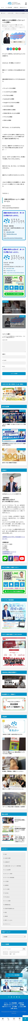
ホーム (2, 7)
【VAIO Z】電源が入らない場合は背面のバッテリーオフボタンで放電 (13, 752)
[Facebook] (8, 49)
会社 (6, 854)
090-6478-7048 (10, 232)
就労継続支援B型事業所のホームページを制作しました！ (20, 830)
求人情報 (14, 1006)
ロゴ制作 (7, 881)
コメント (4, 339)
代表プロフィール (6, 1006)
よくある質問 (7, 869)
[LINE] (16, 49)
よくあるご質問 (22, 1006)
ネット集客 (14, 26)
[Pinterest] (19, 49)
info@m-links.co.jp (12, 234)
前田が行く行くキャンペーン (11, 1004)
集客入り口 (9, 29)
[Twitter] (10, 49)
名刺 (10, 953)
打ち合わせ (7, 896)
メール (4, 360)
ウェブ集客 (9, 26)
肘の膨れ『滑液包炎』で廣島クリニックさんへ (13, 771)
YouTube (6, 893)
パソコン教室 (7, 900)
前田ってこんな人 (22, 449)
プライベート (7, 924)
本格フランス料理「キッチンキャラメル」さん (13, 789)
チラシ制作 (7, 889)
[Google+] (13, 49)
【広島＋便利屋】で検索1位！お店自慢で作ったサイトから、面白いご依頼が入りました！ (20, 839)
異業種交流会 (7, 904)
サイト (3, 366)
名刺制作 (7, 885)
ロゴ (14, 953)
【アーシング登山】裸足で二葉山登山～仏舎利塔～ (14, 806)
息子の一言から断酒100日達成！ (9, 462)
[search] (24, 948)
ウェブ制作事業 (9, 7)
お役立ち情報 (10, 13)
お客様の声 (16, 7)
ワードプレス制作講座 (9, 877)
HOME (3, 13)
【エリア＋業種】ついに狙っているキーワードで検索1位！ (14, 425)
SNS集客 (5, 26)
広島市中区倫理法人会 (9, 908)
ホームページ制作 (18, 27)
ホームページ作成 (10, 27)
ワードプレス (5, 953)
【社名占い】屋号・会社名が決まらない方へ (12, 734)
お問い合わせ (14, 1008)
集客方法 (14, 29)
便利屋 (6, 916)
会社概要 (22, 1004)
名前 (3, 354)
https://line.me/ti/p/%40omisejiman (13, 238)
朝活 (6, 912)
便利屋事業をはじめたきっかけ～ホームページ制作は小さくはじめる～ (14, 444)
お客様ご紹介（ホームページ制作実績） (13, 865)
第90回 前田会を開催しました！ (20, 820)
